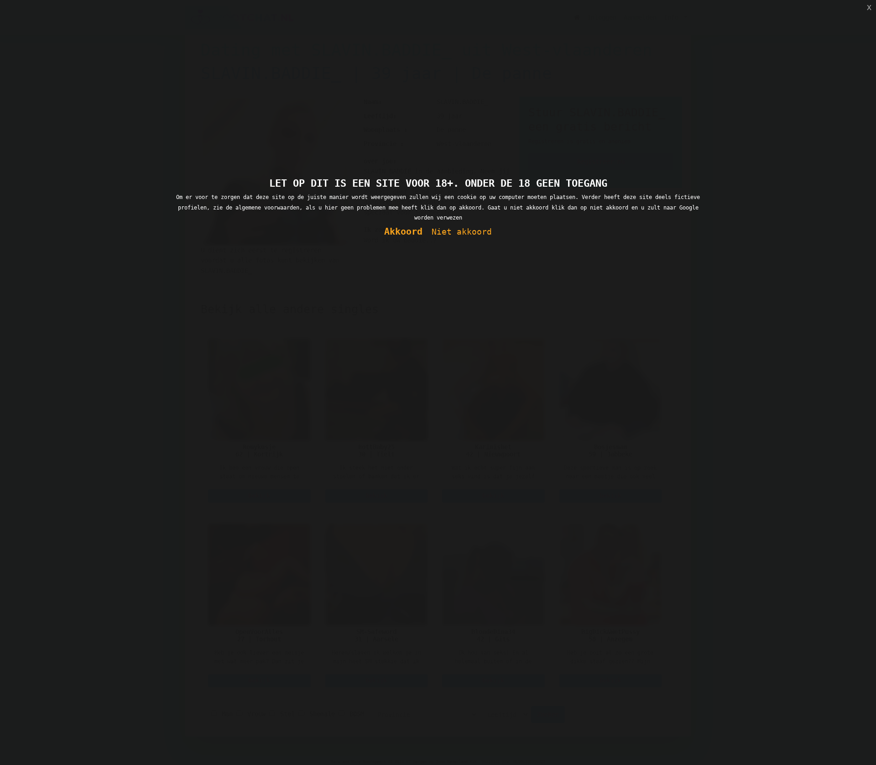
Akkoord (403, 231)
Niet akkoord (462, 231)
